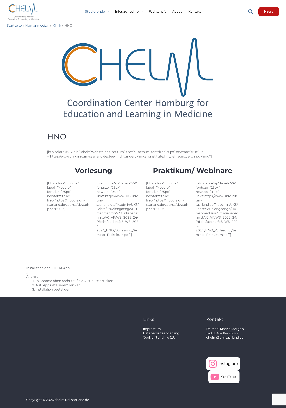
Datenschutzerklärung (161, 333)
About (177, 11)
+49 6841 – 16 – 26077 (222, 333)
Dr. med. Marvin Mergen (225, 329)
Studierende (95, 11)
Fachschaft (157, 11)
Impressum (152, 329)
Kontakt (194, 11)
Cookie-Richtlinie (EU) (160, 337)
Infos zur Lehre (127, 11)
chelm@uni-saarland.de (225, 337)
